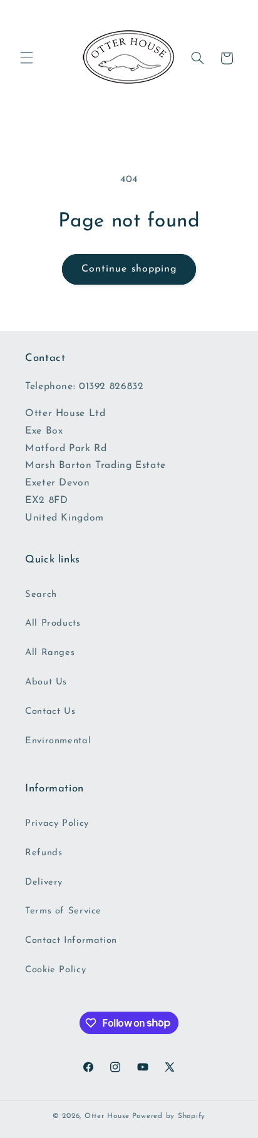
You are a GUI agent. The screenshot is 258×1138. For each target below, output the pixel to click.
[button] (26, 58)
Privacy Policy (57, 823)
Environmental (58, 741)
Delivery (44, 882)
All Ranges (50, 653)
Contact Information (71, 940)
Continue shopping (129, 269)
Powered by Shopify (168, 1116)
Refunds (43, 853)
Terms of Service (63, 911)
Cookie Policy (55, 970)
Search (41, 594)
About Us (46, 682)
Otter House (107, 1116)
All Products (53, 623)
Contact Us (50, 711)
